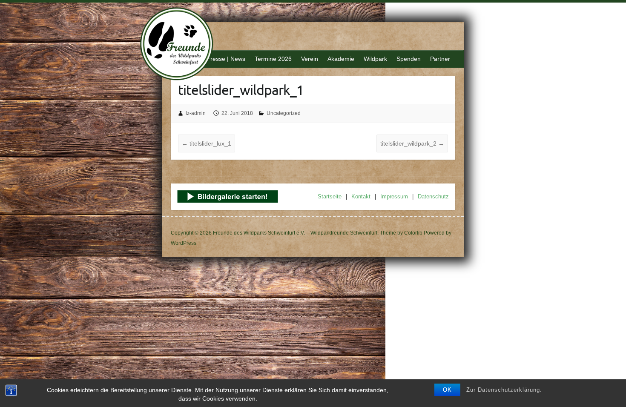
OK (447, 390)
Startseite (330, 196)
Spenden (408, 58)
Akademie (340, 58)
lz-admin (196, 113)
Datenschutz (433, 196)
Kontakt (360, 196)
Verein (309, 58)
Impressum (394, 196)
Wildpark (375, 58)
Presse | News (226, 58)
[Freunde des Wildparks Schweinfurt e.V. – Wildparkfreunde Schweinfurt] (181, 45)
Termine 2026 (273, 58)
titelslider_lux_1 (206, 143)
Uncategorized (284, 113)
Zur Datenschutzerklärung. (504, 390)
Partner (440, 58)
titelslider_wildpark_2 (412, 143)
